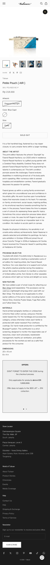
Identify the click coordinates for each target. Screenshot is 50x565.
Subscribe (11, 545)
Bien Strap (7, 288)
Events (5, 484)
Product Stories (9, 476)
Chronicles (7, 480)
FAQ (4, 505)
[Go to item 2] (22, 64)
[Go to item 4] (39, 64)
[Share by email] (21, 73)
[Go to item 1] (14, 64)
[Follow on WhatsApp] (44, 553)
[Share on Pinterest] (17, 73)
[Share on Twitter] (14, 73)
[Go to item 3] (30, 64)
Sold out (25, 135)
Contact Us (7, 501)
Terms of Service (9, 518)
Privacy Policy (8, 513)
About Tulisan (8, 471)
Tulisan (5, 78)
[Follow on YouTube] (30, 553)
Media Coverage (9, 488)
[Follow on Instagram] (17, 553)
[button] (42, 557)
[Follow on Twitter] (10, 553)
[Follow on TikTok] (37, 553)
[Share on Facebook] (10, 73)
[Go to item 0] (6, 64)
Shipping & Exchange (11, 509)
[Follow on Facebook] (4, 553)
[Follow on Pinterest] (24, 553)
